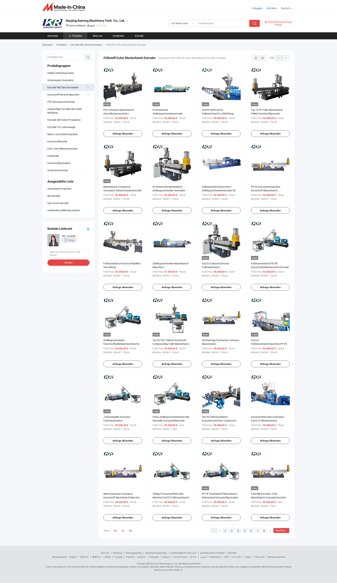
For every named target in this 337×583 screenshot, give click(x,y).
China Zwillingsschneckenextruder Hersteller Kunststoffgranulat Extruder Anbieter (171, 420)
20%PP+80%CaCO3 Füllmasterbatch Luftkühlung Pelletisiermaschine (218, 113)
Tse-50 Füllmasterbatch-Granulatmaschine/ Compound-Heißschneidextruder (219, 420)
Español (130, 556)
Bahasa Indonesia (276, 556)
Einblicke (232, 552)
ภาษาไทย (236, 556)
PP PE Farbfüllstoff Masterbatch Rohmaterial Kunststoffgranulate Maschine (220, 497)
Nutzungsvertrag (134, 552)
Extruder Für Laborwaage (61, 127)
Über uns (97, 35)
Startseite (52, 35)
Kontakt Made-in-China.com (183, 552)
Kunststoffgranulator (59, 163)
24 (115, 530)
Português (154, 556)
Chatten (71, 240)
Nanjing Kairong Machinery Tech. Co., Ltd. (95, 20)
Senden (68, 262)
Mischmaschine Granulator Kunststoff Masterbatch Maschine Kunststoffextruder (122, 497)
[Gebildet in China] (64, 7)
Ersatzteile (53, 155)
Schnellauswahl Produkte (212, 552)
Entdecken (118, 35)
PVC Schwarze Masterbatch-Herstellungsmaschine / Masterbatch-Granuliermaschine (121, 113)
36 (122, 530)
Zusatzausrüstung (57, 170)
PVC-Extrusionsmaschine (61, 101)
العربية (203, 556)
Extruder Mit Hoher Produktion (64, 119)
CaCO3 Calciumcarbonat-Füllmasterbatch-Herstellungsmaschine (216, 267)
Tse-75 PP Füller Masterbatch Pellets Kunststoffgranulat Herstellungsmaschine (267, 113)
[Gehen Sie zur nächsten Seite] (286, 58)
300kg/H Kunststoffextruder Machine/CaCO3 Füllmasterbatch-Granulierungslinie (171, 497)
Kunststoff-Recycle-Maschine (63, 94)
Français (118, 556)
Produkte (77, 35)
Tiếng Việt (259, 556)
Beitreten (272, 8)
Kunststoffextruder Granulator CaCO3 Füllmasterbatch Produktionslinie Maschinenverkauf (270, 420)
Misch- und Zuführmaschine (62, 134)
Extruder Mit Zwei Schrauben (63, 87)
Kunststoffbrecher (57, 141)
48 (130, 530)
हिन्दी (226, 556)
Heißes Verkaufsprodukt (60, 73)
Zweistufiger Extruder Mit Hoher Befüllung (64, 110)
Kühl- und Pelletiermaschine (62, 148)
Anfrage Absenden (123, 133)
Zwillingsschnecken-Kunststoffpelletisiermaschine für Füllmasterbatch (121, 343)
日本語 (107, 556)
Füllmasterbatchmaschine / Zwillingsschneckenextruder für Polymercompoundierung (219, 190)
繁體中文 (96, 556)
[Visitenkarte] (88, 228)
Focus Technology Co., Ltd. (165, 563)
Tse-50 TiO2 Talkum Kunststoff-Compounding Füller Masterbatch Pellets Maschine (171, 343)
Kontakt (139, 35)
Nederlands (215, 556)
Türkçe (248, 556)
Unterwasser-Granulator (60, 80)
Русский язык (180, 556)
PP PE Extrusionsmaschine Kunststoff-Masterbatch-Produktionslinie (265, 190)
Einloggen (257, 8)
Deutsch (142, 556)
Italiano (166, 556)
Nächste (280, 530)
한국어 (193, 556)
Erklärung (117, 552)
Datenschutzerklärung (155, 552)
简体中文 (84, 556)
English (73, 556)
